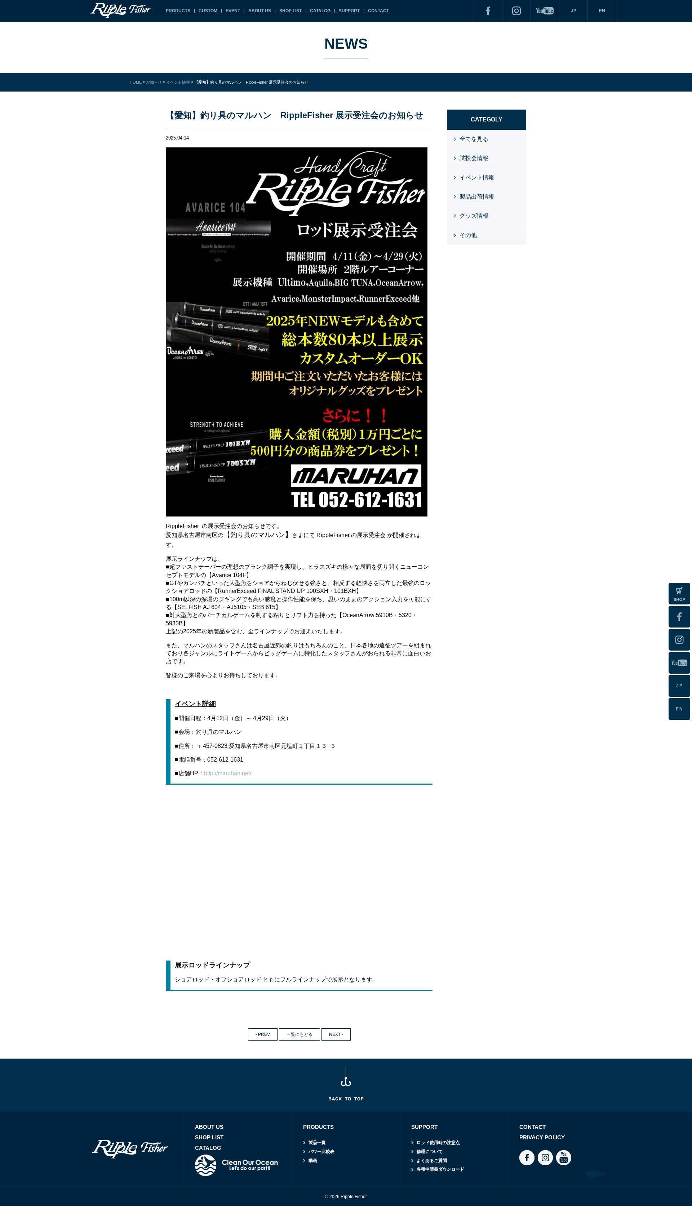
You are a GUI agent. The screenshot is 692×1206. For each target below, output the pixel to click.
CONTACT (378, 10)
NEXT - (336, 1034)
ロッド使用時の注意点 (438, 1142)
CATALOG (320, 10)
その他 (468, 235)
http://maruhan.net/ (227, 773)
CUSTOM (208, 10)
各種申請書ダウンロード (440, 1169)
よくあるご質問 (432, 1160)
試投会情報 (474, 158)
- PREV (263, 1034)
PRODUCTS (178, 10)
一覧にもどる (299, 1034)
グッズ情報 (474, 216)
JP (573, 10)
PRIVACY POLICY (542, 1137)
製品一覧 (317, 1142)
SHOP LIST (290, 10)
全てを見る (474, 139)
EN (602, 10)
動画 (313, 1160)
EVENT (233, 10)
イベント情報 (477, 177)
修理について (430, 1151)
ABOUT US (259, 10)
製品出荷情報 (477, 197)
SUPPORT (349, 10)
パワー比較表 (321, 1151)
